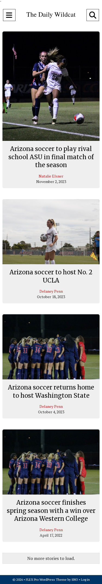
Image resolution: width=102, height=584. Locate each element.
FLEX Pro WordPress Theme (46, 579)
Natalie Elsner (51, 176)
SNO (75, 579)
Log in (85, 579)
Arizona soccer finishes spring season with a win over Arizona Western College (51, 510)
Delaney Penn (51, 291)
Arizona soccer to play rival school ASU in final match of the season (51, 157)
